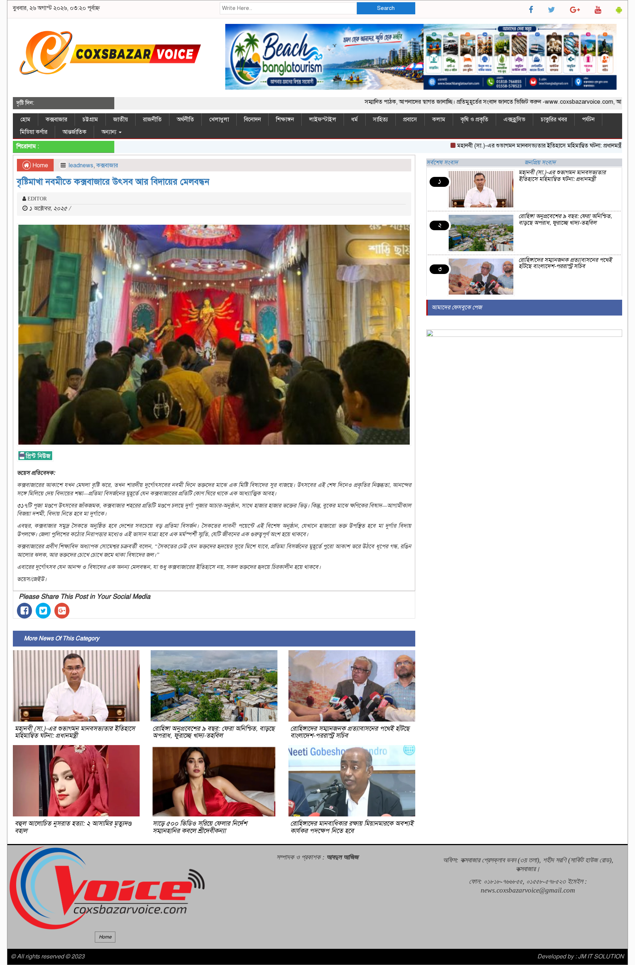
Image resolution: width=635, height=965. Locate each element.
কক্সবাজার (56, 119)
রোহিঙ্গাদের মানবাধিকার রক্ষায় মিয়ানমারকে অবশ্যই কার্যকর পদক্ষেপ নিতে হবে (351, 827)
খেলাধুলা (219, 119)
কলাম (438, 119)
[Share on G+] (61, 611)
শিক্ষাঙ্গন (285, 119)
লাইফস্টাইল (322, 119)
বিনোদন (252, 119)
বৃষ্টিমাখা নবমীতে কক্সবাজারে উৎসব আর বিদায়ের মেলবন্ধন (113, 181)
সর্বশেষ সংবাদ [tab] (442, 162)
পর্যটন (588, 119)
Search (386, 8)
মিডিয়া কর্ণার (33, 132)
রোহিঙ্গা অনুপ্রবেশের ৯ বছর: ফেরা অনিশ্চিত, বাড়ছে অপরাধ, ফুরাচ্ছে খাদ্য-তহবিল (214, 732)
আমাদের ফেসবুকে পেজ (456, 307)
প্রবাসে (410, 119)
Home (39, 165)
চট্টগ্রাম (90, 119)
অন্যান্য (109, 132)
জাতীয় (120, 119)
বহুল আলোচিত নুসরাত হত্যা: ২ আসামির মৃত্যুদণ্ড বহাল (73, 827)
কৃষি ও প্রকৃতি (474, 119)
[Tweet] (43, 611)
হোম (25, 119)
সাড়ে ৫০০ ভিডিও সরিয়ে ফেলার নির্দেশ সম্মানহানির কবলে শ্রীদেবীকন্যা (200, 827)
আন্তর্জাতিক (74, 132)
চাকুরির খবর (554, 119)
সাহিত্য (380, 119)
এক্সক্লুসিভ (514, 119)
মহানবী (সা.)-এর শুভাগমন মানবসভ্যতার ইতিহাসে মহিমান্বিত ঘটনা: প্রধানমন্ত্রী (508, 145)
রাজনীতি (152, 119)
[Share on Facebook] (24, 611)
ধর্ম (354, 119)
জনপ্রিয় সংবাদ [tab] (540, 162)
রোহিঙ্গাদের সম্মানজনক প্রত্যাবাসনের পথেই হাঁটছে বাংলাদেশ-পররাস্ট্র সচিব (349, 732)
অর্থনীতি (185, 119)
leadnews (81, 165)
